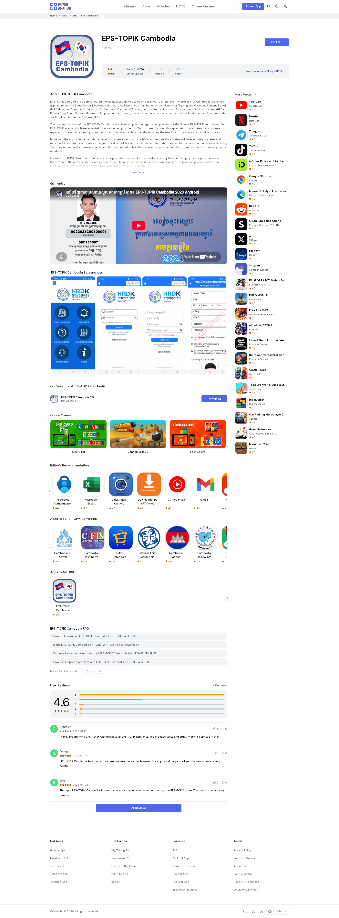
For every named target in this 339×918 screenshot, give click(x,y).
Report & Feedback (246, 881)
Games (130, 6)
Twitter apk (57, 866)
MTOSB (107, 48)
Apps (146, 6)
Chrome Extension (184, 866)
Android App (181, 858)
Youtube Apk (58, 881)
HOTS (180, 6)
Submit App (253, 6)
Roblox (115, 881)
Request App (181, 881)
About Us (240, 866)
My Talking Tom (121, 850)
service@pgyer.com (246, 889)
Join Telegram (243, 874)
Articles (163, 6)
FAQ (175, 850)
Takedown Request (185, 889)
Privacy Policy (243, 850)
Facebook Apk (59, 858)
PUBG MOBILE (120, 874)
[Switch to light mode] (277, 6)
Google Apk (57, 850)
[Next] (219, 325)
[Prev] (57, 325)
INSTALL (276, 42)
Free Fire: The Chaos (124, 866)
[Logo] (60, 6)
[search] (268, 6)
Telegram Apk (59, 874)
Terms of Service (244, 858)
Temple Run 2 (120, 858)
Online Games (203, 6)
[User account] (285, 6)
